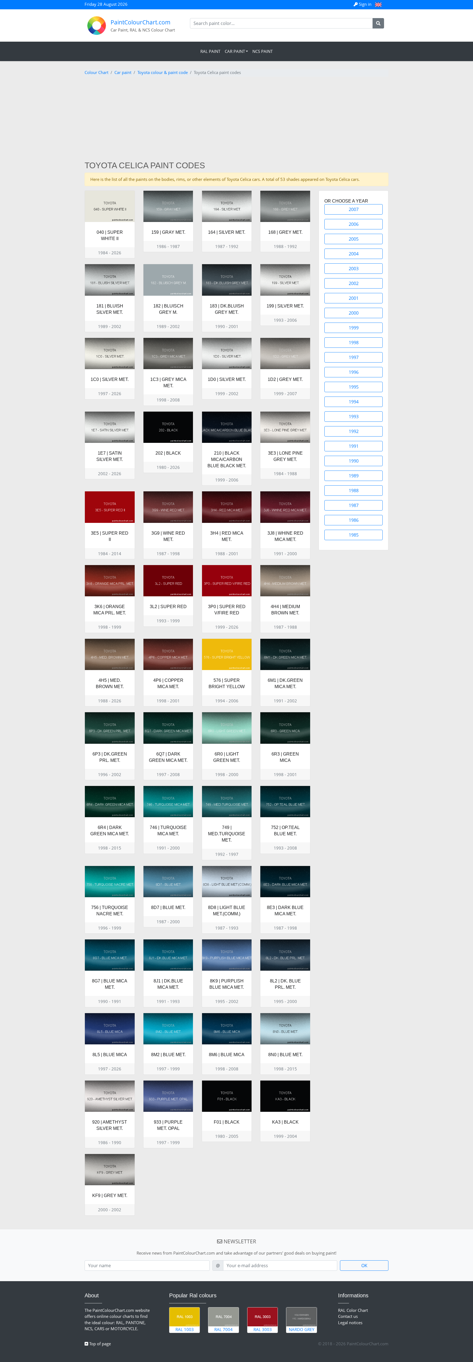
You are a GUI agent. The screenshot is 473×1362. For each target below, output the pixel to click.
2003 (354, 269)
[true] (378, 23)
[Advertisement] (236, 119)
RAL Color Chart (353, 1310)
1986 (354, 520)
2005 (354, 239)
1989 (354, 476)
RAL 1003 (184, 1329)
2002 (354, 283)
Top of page (99, 1343)
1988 (354, 491)
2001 (354, 298)
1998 (354, 343)
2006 (354, 224)
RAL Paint (210, 51)
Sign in (365, 4)
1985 (354, 535)
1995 (354, 387)
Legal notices (350, 1322)
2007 (354, 209)
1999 (354, 328)
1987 (354, 505)
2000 (354, 313)
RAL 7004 (223, 1329)
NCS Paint (262, 51)
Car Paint (235, 51)
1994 (354, 402)
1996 (354, 372)
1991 (354, 446)
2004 (354, 254)
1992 (354, 431)
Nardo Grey (301, 1329)
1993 (354, 417)
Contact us (348, 1316)
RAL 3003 (262, 1329)
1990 (354, 461)
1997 (354, 357)
